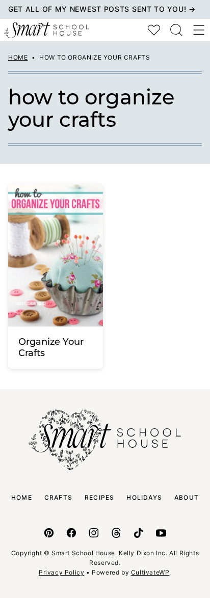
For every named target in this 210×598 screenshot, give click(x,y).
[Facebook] (71, 533)
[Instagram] (94, 533)
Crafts (58, 497)
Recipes (99, 497)
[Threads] (116, 533)
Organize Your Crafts (51, 347)
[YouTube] (161, 533)
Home (18, 57)
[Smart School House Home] (46, 30)
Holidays (144, 497)
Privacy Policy (61, 572)
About (186, 497)
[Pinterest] (49, 533)
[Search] (176, 30)
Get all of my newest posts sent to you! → (102, 9)
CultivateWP (150, 572)
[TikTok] (138, 533)
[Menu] (199, 30)
